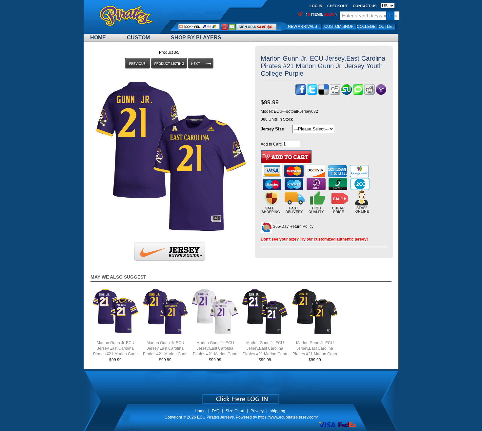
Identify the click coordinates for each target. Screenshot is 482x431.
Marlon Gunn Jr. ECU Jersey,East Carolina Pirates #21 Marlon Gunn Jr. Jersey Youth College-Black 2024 (265, 354)
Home (98, 37)
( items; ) (321, 14)
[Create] (240, 396)
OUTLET (386, 26)
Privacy (257, 411)
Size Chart (235, 411)
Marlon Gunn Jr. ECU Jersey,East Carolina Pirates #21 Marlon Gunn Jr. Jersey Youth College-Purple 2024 (115, 354)
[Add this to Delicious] (323, 93)
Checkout (337, 6)
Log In (316, 6)
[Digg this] (335, 93)
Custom (138, 37)
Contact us (364, 6)
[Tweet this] (312, 93)
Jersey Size (272, 129)
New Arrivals (302, 26)
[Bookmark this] (381, 93)
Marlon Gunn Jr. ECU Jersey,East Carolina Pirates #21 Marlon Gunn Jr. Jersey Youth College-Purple (165, 354)
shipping (277, 411)
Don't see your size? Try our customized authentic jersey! (314, 239)
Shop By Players (196, 37)
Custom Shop (338, 26)
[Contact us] (232, 26)
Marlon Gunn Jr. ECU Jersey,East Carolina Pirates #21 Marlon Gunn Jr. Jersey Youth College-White (215, 354)
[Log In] (256, 26)
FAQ (215, 411)
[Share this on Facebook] (300, 93)
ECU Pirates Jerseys (215, 417)
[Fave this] (358, 93)
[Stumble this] (346, 93)
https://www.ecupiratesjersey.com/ (288, 417)
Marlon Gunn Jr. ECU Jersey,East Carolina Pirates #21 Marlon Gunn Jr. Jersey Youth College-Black (314, 354)
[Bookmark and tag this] (369, 93)
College (366, 26)
